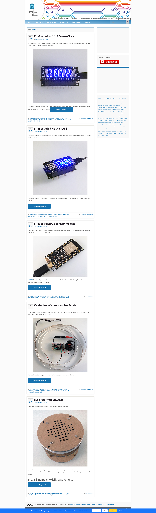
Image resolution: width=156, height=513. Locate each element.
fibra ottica (118, 109)
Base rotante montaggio (49, 399)
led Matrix (46, 216)
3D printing (115, 98)
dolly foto (124, 107)
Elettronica (45, 39)
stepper (124, 131)
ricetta (103, 129)
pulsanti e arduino (101, 126)
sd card (117, 129)
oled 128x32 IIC (106, 120)
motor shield (107, 118)
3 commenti (89, 296)
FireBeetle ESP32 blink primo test (54, 223)
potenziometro (111, 124)
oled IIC (114, 120)
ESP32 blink (61, 296)
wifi (68, 297)
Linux (99, 116)
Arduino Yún (116, 100)
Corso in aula (64, 22)
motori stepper (101, 118)
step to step (100, 133)
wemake (119, 133)
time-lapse (106, 133)
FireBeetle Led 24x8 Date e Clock (48, 119)
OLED (126, 118)
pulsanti (119, 124)
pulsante (115, 124)
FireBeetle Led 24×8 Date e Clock (54, 36)
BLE (126, 100)
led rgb (125, 113)
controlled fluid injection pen (110, 103)
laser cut (113, 113)
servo (121, 129)
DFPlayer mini (34, 389)
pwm (106, 126)
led (122, 113)
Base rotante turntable (44, 495)
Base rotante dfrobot (44, 493)
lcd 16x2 (119, 113)
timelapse (110, 133)
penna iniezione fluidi (109, 122)
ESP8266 (114, 109)
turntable (66, 495)
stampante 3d (119, 131)
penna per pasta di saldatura (118, 122)
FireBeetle (51, 118)
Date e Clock (33, 118)
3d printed (106, 98)
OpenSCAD (118, 120)
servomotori (125, 129)
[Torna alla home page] (78, 10)
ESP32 (45, 118)
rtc (115, 129)
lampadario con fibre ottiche (102, 113)
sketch (99, 131)
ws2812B (40, 392)
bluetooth (36, 296)
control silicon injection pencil (113, 107)
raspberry (110, 126)
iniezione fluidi (117, 111)
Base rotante (34, 493)
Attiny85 (123, 100)
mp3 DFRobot (59, 389)
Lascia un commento (87, 118)
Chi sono (30, 22)
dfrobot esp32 (49, 296)
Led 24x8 (30, 121)
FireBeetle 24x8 (58, 214)
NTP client (37, 121)
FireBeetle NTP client (64, 119)
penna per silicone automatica (103, 124)
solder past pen (108, 131)
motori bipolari (113, 116)
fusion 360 (100, 111)
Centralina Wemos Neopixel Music (55, 305)
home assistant (110, 111)
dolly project (105, 109)
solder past (103, 131)
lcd (116, 113)
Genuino (105, 111)
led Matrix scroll (54, 216)
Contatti (88, 22)
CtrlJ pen (120, 107)
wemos (62, 390)
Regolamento (77, 22)
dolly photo (100, 109)
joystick (124, 111)
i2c (113, 111)
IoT (121, 111)
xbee (107, 135)
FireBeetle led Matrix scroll (50, 128)
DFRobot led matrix (41, 214)
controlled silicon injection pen (103, 105)
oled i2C (110, 120)
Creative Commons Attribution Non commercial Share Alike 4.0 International (92, 504)
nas (111, 118)
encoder (109, 109)
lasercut (109, 113)
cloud (103, 103)
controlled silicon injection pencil (114, 105)
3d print (101, 98)
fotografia (122, 109)
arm (120, 100)
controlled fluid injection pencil (120, 103)
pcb (99, 122)
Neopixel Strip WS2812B (41, 390)
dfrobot (40, 118)
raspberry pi (115, 126)
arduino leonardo (106, 100)
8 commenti (89, 493)
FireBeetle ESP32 (33, 119)
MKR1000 (108, 116)
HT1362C (40, 216)
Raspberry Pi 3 (122, 126)
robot (106, 129)
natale (113, 118)
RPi (113, 129)
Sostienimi (39, 22)
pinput (65, 297)
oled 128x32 (100, 120)
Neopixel (30, 390)
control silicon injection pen (102, 107)
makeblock (60, 495)
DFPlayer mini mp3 (44, 389)
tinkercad (115, 133)
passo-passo (123, 120)
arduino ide (100, 100)
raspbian (99, 129)
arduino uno (111, 100)
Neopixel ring (122, 118)
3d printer (110, 98)
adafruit (119, 98)
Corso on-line (51, 22)
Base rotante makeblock (58, 493)
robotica (110, 129)
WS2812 (99, 135)
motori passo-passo (120, 116)
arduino (124, 98)
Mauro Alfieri (38, 39)
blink (31, 296)
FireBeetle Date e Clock (61, 118)
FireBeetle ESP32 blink (56, 297)
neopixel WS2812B (53, 390)
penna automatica (103, 122)
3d (99, 98)
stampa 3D (114, 131)
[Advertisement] (109, 40)
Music (65, 389)
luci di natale (103, 116)
